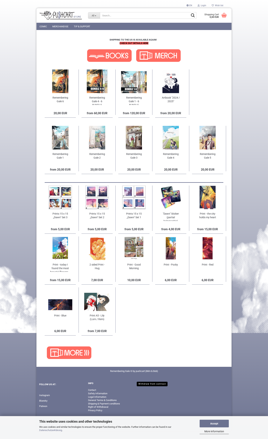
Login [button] (203, 5)
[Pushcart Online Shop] (61, 15)
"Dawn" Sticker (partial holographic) (171, 216)
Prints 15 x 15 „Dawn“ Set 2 (97, 215)
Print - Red (207, 264)
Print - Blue (60, 315)
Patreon (43, 406)
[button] (189, 5)
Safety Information (97, 393)
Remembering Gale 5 (207, 156)
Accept (214, 423)
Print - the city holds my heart (207, 215)
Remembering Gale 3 (134, 156)
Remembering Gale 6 (60, 99)
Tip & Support (82, 26)
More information (214, 431)
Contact (92, 390)
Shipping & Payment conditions (104, 403)
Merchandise (60, 26)
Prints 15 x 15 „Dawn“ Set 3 (60, 215)
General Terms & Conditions (102, 400)
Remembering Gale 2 (97, 156)
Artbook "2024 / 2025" (171, 99)
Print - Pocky (171, 264)
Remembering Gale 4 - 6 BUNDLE (97, 100)
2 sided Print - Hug (97, 266)
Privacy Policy (95, 410)
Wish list (218, 5)
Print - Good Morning (134, 266)
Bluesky (43, 400)
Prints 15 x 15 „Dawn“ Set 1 (134, 215)
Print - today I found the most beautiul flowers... (60, 267)
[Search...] (192, 15)
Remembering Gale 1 (60, 156)
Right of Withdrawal (98, 407)
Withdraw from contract (152, 384)
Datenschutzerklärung (50, 430)
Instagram (44, 395)
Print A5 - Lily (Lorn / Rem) (97, 317)
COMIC (43, 26)
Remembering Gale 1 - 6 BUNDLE (134, 100)
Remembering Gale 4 (171, 156)
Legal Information (97, 397)
